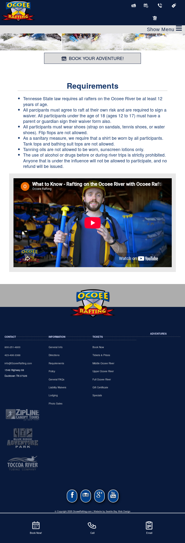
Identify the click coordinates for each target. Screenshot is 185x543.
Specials (97, 395)
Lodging (53, 395)
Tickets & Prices (101, 355)
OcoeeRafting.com (82, 511)
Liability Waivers (57, 387)
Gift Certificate (100, 387)
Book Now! (36, 533)
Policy (52, 371)
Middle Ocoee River (103, 363)
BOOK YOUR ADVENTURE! (96, 58)
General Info (56, 347)
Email (149, 533)
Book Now (98, 347)
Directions (54, 355)
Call (92, 533)
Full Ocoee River (101, 379)
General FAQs (56, 379)
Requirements (56, 363)
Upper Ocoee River (103, 371)
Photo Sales (55, 403)
